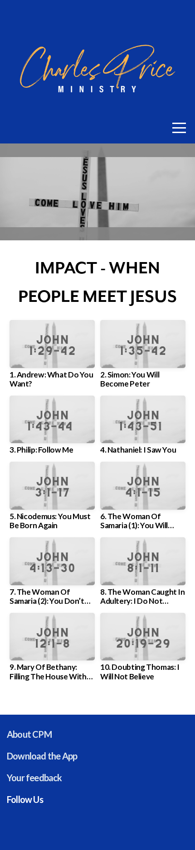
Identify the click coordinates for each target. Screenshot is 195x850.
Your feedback (34, 777)
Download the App (42, 755)
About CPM (29, 734)
